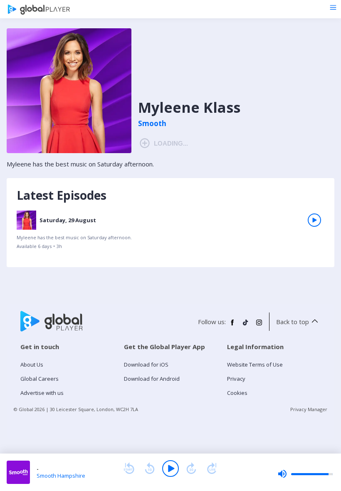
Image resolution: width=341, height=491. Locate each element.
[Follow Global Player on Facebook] (232, 326)
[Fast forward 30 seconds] (191, 468)
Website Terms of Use (255, 364)
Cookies (237, 393)
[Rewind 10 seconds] (149, 468)
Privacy (236, 378)
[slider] (305, 474)
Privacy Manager (308, 409)
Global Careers (39, 378)
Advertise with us (42, 393)
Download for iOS (146, 364)
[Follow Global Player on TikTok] (246, 326)
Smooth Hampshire (61, 475)
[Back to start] (129, 468)
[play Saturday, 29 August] (314, 220)
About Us (31, 364)
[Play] (170, 468)
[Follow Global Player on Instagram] (259, 326)
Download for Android (152, 378)
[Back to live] (212, 468)
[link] (170, 233)
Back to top (292, 321)
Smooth (152, 123)
